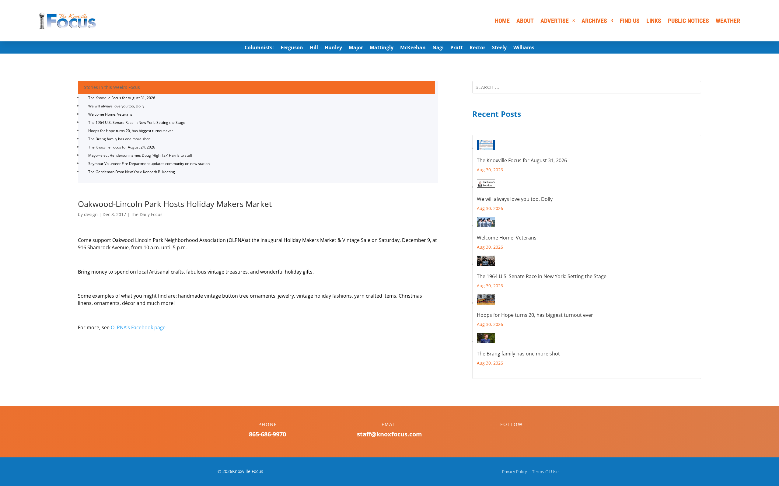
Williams (523, 48)
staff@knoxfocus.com (389, 434)
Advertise (554, 20)
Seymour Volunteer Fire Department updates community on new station (149, 163)
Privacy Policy (514, 471)
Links (653, 20)
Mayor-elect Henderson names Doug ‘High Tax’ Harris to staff (140, 155)
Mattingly (381, 48)
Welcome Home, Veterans (110, 114)
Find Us (630, 20)
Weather (728, 20)
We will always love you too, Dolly (116, 106)
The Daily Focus (146, 214)
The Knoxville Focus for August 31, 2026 (121, 97)
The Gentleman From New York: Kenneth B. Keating (131, 171)
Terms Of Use (545, 471)
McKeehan (413, 48)
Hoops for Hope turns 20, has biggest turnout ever (130, 130)
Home (502, 20)
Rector (477, 48)
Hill (314, 48)
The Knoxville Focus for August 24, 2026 (121, 147)
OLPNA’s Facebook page (138, 327)
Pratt (456, 48)
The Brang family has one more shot (119, 139)
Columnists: (259, 48)
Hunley (333, 48)
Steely (499, 48)
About (525, 20)
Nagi (438, 48)
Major (356, 48)
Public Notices (688, 20)
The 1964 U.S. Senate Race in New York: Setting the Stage (136, 122)
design (91, 214)
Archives (594, 20)
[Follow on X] (517, 435)
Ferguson (292, 48)
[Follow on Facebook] (505, 435)
